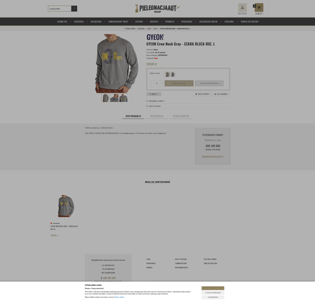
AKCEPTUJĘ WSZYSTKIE (213, 288)
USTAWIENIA (213, 297)
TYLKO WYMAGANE (213, 293)
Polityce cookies (119, 297)
